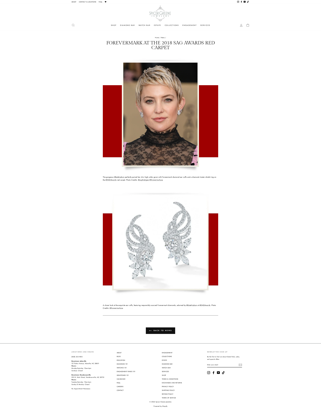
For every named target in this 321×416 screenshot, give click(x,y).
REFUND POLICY (167, 394)
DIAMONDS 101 (122, 364)
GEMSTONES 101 (123, 375)
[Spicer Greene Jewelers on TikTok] (223, 372)
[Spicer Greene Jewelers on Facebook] (213, 372)
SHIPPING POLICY (168, 390)
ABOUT (73, 2)
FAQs (100, 2)
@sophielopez (143, 180)
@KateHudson (191, 305)
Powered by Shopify (160, 406)
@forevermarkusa (156, 180)
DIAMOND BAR (127, 25)
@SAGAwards (111, 180)
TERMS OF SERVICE (169, 398)
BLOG (119, 356)
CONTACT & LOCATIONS (87, 2)
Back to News (162, 330)
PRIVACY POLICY (168, 386)
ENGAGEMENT (189, 25)
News (163, 37)
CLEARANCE (121, 379)
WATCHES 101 (122, 368)
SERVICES (205, 25)
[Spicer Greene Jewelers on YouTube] (218, 372)
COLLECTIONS (172, 25)
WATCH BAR (144, 25)
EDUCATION (121, 360)
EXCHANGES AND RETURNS (172, 383)
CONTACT (120, 390)
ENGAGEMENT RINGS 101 (126, 371)
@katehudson (119, 177)
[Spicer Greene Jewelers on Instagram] (208, 372)
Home (157, 37)
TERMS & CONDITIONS (170, 379)
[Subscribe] (240, 364)
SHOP (113, 25)
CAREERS (120, 386)
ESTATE (157, 25)
